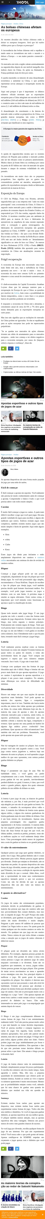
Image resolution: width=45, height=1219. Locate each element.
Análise (16, 24)
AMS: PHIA (35, 120)
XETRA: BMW (8, 120)
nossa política (13, 1217)
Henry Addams (14, 469)
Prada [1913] (7, 248)
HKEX (40, 245)
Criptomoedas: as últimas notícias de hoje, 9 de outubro (22, 372)
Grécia (16, 293)
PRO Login (40, 2)
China (21, 24)
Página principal (6, 24)
